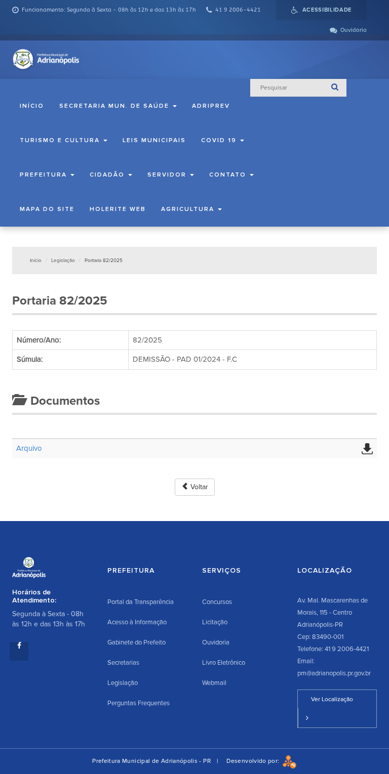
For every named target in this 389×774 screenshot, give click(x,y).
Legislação (63, 260)
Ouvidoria (215, 642)
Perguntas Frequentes (138, 703)
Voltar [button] (198, 487)
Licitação (214, 622)
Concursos (217, 602)
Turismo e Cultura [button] (61, 140)
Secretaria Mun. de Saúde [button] (115, 106)
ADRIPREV (211, 106)
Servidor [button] (168, 175)
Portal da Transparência (140, 602)
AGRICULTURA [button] (189, 209)
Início (32, 106)
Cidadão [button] (108, 175)
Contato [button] (229, 175)
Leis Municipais (154, 140)
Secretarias (123, 663)
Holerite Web (118, 209)
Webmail (214, 683)
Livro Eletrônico (223, 663)
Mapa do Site (47, 209)
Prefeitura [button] (44, 175)
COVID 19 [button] (220, 140)
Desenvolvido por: (254, 761)
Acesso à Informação (137, 622)
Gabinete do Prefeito (136, 642)
